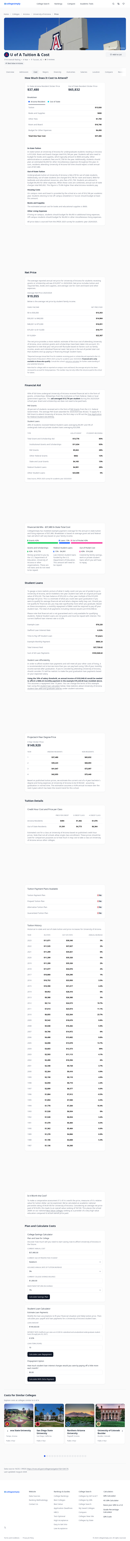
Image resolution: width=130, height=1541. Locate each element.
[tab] (36, 102)
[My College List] (123, 3)
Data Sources (34, 1496)
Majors (45, 72)
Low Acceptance (60, 1528)
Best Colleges (59, 1500)
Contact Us (33, 1504)
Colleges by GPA (85, 1500)
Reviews (121, 72)
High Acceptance (61, 1520)
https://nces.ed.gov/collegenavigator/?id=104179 (47, 1469)
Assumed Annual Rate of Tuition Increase (44, 1267)
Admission (23, 72)
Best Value (58, 1504)
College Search (85, 1504)
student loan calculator (50, 686)
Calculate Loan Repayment (40, 1354)
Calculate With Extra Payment (41, 1379)
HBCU (56, 1512)
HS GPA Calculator (111, 1500)
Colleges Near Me (86, 1516)
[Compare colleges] (118, 3)
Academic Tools (86, 4)
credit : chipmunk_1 (111, 48)
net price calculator (72, 361)
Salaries (83, 72)
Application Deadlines (63, 1508)
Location (96, 72)
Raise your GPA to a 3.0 (113, 1505)
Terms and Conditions (11, 1538)
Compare (71, 4)
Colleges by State (86, 1520)
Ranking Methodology (38, 1500)
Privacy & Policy (28, 1538)
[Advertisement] (13, 114)
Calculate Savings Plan (38, 1297)
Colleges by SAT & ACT (88, 1496)
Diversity (57, 72)
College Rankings (61, 1496)
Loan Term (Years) (34, 1344)
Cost (35, 72)
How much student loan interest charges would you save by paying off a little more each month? (62, 1366)
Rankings (58, 4)
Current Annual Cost (36, 1249)
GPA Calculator (109, 1496)
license (122, 48)
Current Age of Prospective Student (42, 1258)
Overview (10, 72)
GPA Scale (107, 1516)
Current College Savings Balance (41, 1277)
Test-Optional (59, 1516)
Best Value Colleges (54, 1210)
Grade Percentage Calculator (111, 1510)
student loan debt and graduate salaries (44, 688)
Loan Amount (33, 1323)
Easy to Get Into (60, 1524)
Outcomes (71, 72)
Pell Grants (75, 409)
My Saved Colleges (87, 1508)
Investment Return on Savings (40, 1286)
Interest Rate (63, 1333)
